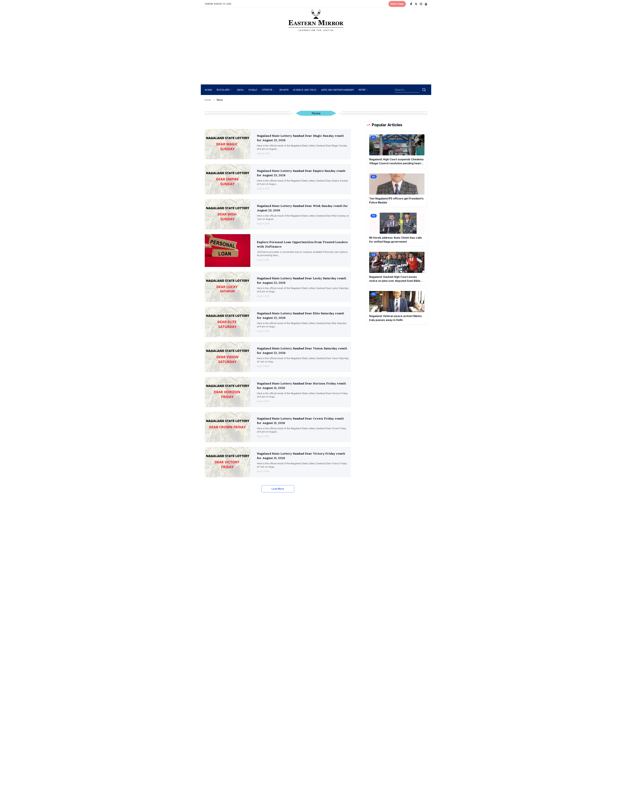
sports (284, 89)
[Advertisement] (316, 59)
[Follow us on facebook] (411, 4)
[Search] (424, 89)
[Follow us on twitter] (416, 4)
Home (208, 89)
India (240, 89)
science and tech (304, 89)
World (252, 89)
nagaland (223, 89)
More (362, 89)
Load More (278, 488)
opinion (267, 89)
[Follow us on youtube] (426, 4)
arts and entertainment (337, 89)
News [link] (220, 99)
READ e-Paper (397, 4)
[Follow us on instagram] (421, 4)
